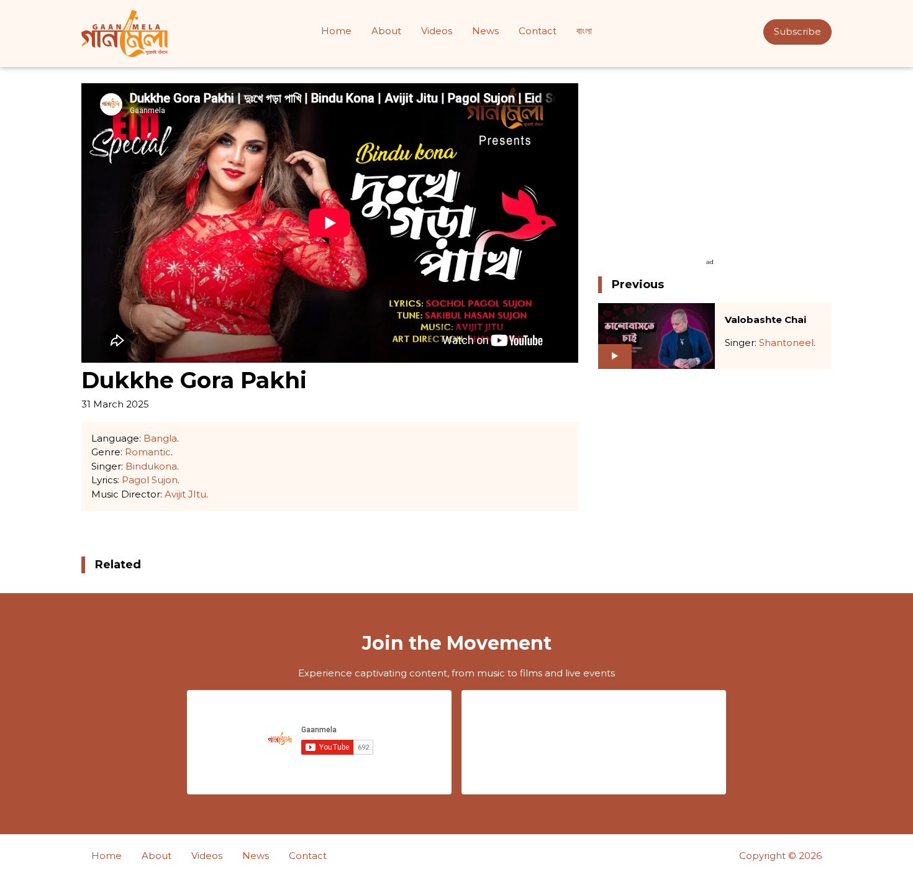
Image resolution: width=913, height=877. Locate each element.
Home (336, 31)
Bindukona (151, 466)
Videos (436, 31)
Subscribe (797, 31)
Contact (537, 31)
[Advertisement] (710, 170)
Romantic (148, 452)
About (386, 31)
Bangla (160, 438)
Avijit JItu (185, 494)
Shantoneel (786, 342)
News (485, 31)
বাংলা (584, 31)
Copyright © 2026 (780, 855)
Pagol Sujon (150, 480)
